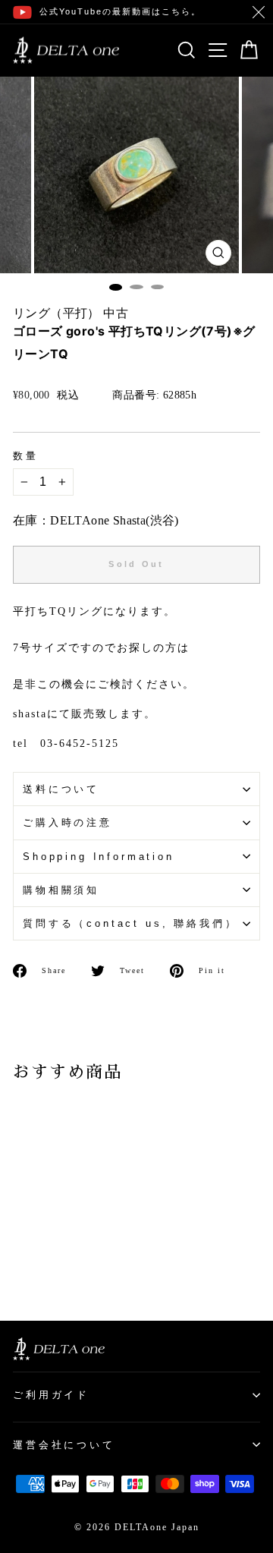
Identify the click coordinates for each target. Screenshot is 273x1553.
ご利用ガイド (51, 1394)
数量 (26, 456)
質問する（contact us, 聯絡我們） (130, 923)
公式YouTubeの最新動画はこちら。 (120, 11)
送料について (61, 789)
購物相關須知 (61, 890)
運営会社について (64, 1445)
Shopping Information (98, 856)
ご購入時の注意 (67, 822)
